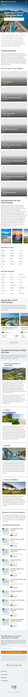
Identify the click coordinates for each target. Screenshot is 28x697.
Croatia (20, 250)
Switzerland (12, 264)
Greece (11, 255)
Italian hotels (20, 216)
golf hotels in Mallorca (19, 221)
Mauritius (12, 282)
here (15, 659)
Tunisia (11, 290)
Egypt (2, 279)
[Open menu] (26, 1)
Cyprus (2, 253)
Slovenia (12, 261)
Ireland (2, 258)
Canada (12, 277)
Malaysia (3, 282)
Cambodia (3, 277)
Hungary (21, 255)
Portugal (3, 261)
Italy (11, 258)
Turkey (20, 264)
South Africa (22, 288)
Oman (20, 285)
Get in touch (10, 392)
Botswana (21, 274)
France (20, 253)
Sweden (3, 264)
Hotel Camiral (4, 60)
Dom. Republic (22, 277)
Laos (20, 279)
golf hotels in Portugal (15, 211)
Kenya (11, 279)
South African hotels (10, 224)
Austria (2, 250)
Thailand (3, 290)
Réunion (3, 288)
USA (2, 293)
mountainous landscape (7, 429)
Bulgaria (12, 250)
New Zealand (13, 285)
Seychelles (12, 288)
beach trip (8, 428)
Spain (20, 261)
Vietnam (12, 293)
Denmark (12, 253)
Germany (3, 255)
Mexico (20, 282)
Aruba (11, 274)
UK (1, 266)
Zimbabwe (21, 293)
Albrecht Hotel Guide (9, 1)
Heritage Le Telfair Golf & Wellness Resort (10, 55)
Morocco (3, 285)
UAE (20, 290)
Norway (21, 258)
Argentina (3, 274)
